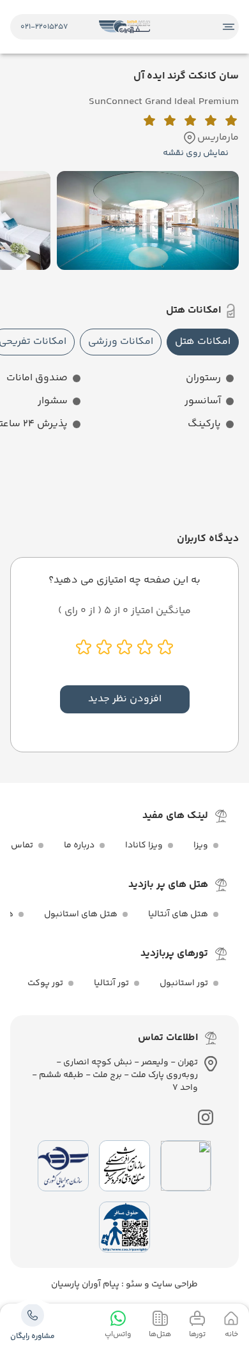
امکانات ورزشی (120, 342)
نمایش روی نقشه (196, 153)
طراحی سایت (173, 1284)
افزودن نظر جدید (125, 699)
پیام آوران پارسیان (85, 1284)
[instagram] (205, 1117)
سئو (133, 1284)
